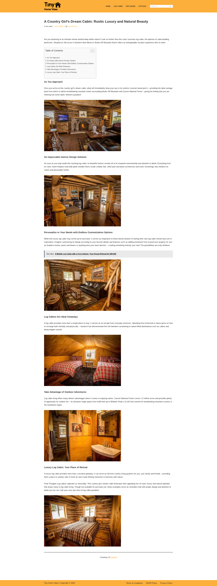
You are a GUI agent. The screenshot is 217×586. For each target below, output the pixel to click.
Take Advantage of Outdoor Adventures (61, 69)
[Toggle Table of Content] (91, 51)
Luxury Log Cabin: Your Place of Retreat (62, 72)
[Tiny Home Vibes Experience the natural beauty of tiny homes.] (52, 6)
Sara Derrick (72, 26)
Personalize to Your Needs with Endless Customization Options (70, 63)
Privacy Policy (166, 583)
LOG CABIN (118, 6)
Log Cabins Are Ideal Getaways (58, 66)
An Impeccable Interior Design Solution (61, 61)
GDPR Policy (151, 583)
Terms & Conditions (134, 583)
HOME (108, 6)
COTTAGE (142, 6)
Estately (113, 557)
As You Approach (53, 58)
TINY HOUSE (130, 6)
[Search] (170, 6)
